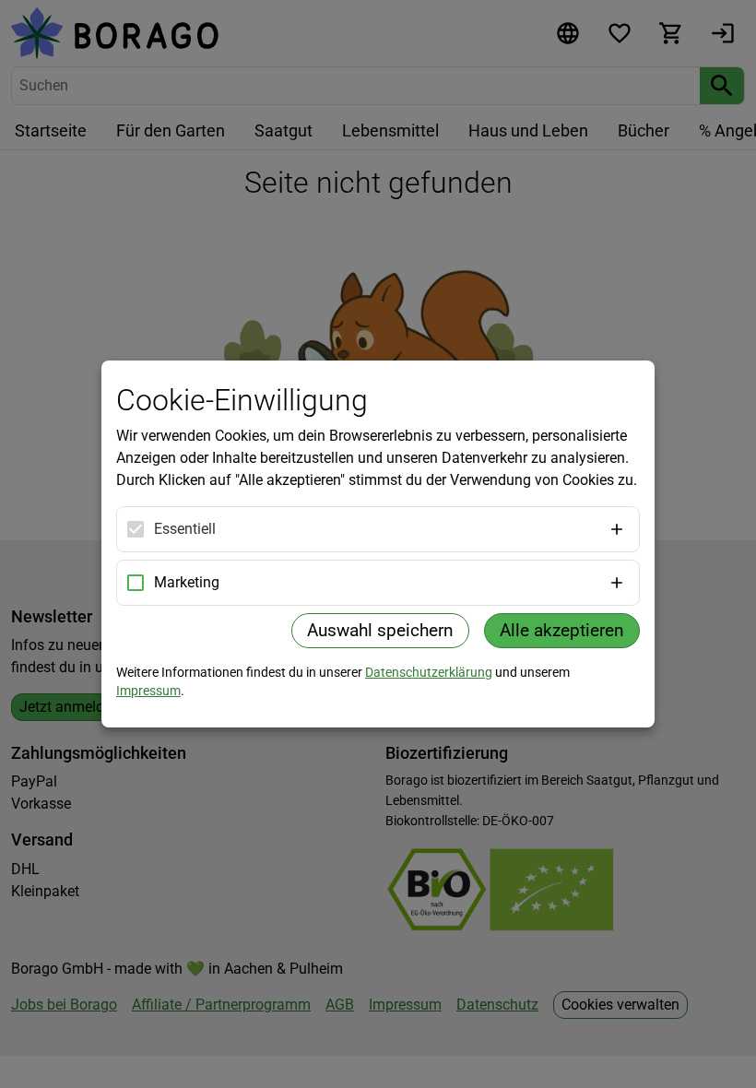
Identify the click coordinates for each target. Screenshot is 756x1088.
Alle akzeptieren (562, 630)
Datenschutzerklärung (428, 672)
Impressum (148, 690)
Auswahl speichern (380, 630)
